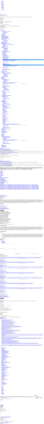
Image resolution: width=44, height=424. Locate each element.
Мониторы (3, 361)
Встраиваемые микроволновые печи (6, 351)
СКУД (2, 371)
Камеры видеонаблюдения (4, 355)
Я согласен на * (6, 416)
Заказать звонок (5, 15)
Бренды (2, 3)
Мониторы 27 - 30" (6, 75)
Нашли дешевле (2, 301)
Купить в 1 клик (4, 127)
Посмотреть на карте (8, 398)
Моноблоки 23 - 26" (6, 98)
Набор (1, 178)
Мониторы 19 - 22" (6, 74)
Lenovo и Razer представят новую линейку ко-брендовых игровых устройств (8, 152)
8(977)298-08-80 (2, 405)
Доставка (3, 4)
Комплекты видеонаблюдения (5, 357)
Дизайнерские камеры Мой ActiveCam (6, 353)
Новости (2, 391)
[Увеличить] (18, 184)
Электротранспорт (4, 379)
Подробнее (4, 63)
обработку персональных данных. (8, 309)
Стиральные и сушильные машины (5, 372)
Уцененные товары (4, 347)
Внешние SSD (5, 80)
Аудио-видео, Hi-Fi (4, 348)
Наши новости (1, 148)
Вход (2, 9)
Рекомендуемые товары (4, 146)
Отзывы (2, 1)
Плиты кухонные (3, 369)
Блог (2, 5)
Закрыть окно (1, 26)
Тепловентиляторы (4, 374)
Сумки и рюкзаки (3, 373)
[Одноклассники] (1, 210)
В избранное (4, 64)
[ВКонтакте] (0, 210)
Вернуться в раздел (2, 177)
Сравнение (8, 127)
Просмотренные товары (3, 318)
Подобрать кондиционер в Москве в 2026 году (5, 149)
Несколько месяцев (4, 242)
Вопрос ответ (3, 390)
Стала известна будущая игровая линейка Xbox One (6, 163)
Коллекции (3, 8)
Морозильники (3, 363)
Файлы (1, 183)
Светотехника (3, 370)
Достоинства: (1, 248)
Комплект (1, 179)
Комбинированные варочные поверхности (6, 356)
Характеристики (2, 180)
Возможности (3, 393)
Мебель (2, 360)
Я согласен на (6, 309)
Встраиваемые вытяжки (4, 350)
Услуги (2, 2)
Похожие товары (2, 182)
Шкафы (2, 378)
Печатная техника (4, 368)
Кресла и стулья (3, 359)
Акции (2, 387)
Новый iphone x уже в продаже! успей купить (5, 161)
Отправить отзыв (2, 254)
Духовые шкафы (3, 354)
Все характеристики (2, 197)
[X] (3, 210)
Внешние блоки (6, 48)
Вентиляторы (3, 349)
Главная (2, 386)
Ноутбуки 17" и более (6, 89)
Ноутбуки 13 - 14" (6, 88)
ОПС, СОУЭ (3, 366)
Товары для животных (4, 375)
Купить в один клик (7, 417)
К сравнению (5, 260)
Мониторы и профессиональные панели (6, 362)
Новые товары (3, 364)
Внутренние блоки (6, 49)
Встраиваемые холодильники (5, 352)
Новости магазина (3, 156)
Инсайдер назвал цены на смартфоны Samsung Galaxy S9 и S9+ (7, 150)
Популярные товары (4, 145)
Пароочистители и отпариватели (5, 367)
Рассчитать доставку (7, 296)
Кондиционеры (6, 40)
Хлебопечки (3, 377)
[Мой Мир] (2, 210)
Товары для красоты (4, 376)
